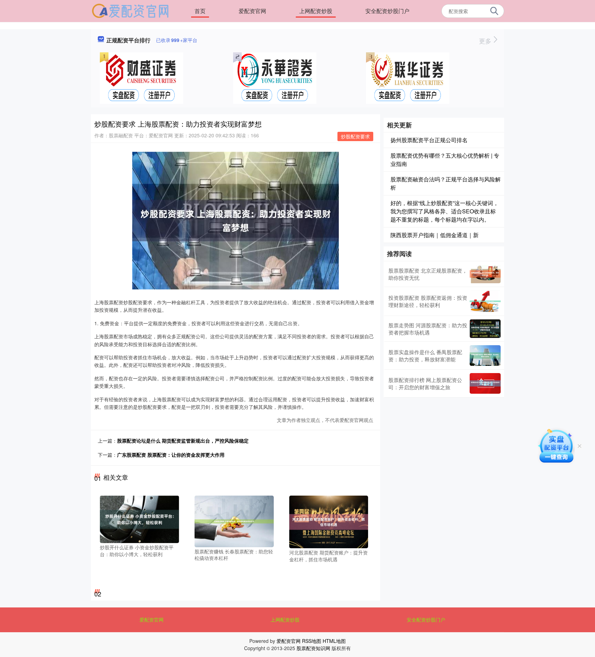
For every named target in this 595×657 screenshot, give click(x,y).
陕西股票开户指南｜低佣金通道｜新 (434, 235)
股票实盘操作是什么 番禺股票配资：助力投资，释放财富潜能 (425, 355)
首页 (200, 11)
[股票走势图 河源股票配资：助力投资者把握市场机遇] (485, 328)
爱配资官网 (252, 11)
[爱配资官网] (130, 10)
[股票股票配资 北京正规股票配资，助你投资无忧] (485, 274)
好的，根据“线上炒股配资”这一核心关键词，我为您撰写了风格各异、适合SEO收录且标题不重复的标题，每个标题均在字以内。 (444, 211)
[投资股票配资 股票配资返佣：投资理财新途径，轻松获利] (485, 301)
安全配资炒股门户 (387, 11)
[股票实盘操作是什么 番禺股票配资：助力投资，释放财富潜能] (485, 355)
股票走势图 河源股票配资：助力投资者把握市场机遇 (427, 328)
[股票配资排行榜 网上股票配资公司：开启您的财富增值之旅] (485, 383)
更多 (486, 40)
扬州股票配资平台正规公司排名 (429, 140)
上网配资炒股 (315, 11)
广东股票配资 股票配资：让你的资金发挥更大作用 (171, 454)
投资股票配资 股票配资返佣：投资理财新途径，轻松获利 (427, 301)
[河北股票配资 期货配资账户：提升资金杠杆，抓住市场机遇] (328, 521)
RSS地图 (311, 640)
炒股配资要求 (355, 136)
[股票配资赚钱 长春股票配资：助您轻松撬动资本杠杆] (234, 520)
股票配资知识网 (313, 648)
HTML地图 (334, 640)
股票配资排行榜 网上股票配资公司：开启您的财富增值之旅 (425, 383)
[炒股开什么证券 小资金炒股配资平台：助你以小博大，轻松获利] (139, 518)
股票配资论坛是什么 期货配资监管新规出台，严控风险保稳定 (183, 440)
